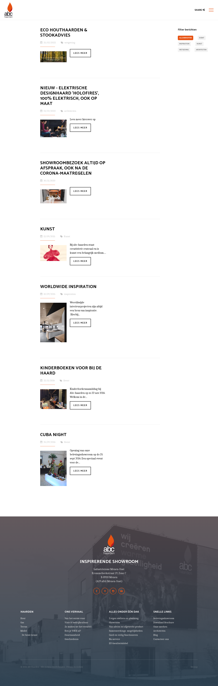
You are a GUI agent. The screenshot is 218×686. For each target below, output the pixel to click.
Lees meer (80, 53)
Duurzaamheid (72, 635)
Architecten (159, 631)
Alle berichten (185, 38)
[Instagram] (113, 591)
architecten (201, 49)
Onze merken (160, 626)
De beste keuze (29, 635)
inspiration (184, 44)
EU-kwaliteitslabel (118, 643)
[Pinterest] (105, 591)
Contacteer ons (161, 639)
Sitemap (194, 667)
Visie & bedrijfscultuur (76, 622)
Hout (22, 618)
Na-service (114, 639)
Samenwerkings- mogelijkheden (126, 631)
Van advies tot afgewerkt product (126, 626)
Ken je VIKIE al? (73, 631)
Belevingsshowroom (163, 618)
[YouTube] (121, 591)
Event (201, 38)
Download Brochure (163, 622)
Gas (22, 622)
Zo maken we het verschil (78, 626)
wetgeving (184, 49)
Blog (155, 635)
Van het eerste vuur (75, 618)
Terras (23, 626)
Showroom (114, 622)
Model (23, 631)
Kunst (199, 44)
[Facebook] (96, 591)
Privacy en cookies (74, 667)
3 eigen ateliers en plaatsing (124, 618)
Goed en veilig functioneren (123, 635)
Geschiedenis (71, 639)
